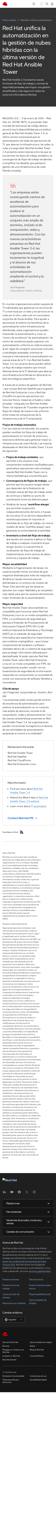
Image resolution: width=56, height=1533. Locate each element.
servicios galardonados (40, 1271)
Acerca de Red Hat (10, 1342)
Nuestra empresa (10, 1279)
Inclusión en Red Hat (11, 1356)
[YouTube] (12, 1193)
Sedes (32, 1346)
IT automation (38, 806)
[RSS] (21, 832)
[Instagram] (34, 1193)
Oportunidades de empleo (41, 1342)
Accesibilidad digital (38, 1380)
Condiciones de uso (38, 1376)
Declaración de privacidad (13, 1376)
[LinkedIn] (4, 1193)
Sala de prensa (36, 1279)
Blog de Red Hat (37, 1349)
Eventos (5, 1346)
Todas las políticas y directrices (10, 1381)
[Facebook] (19, 1193)
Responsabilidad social (39, 1294)
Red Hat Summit (9, 1359)
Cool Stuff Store (37, 1356)
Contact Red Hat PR (20, 818)
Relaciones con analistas (14, 1303)
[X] (27, 1193)
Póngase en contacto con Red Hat (13, 1350)
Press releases (9, 20)
